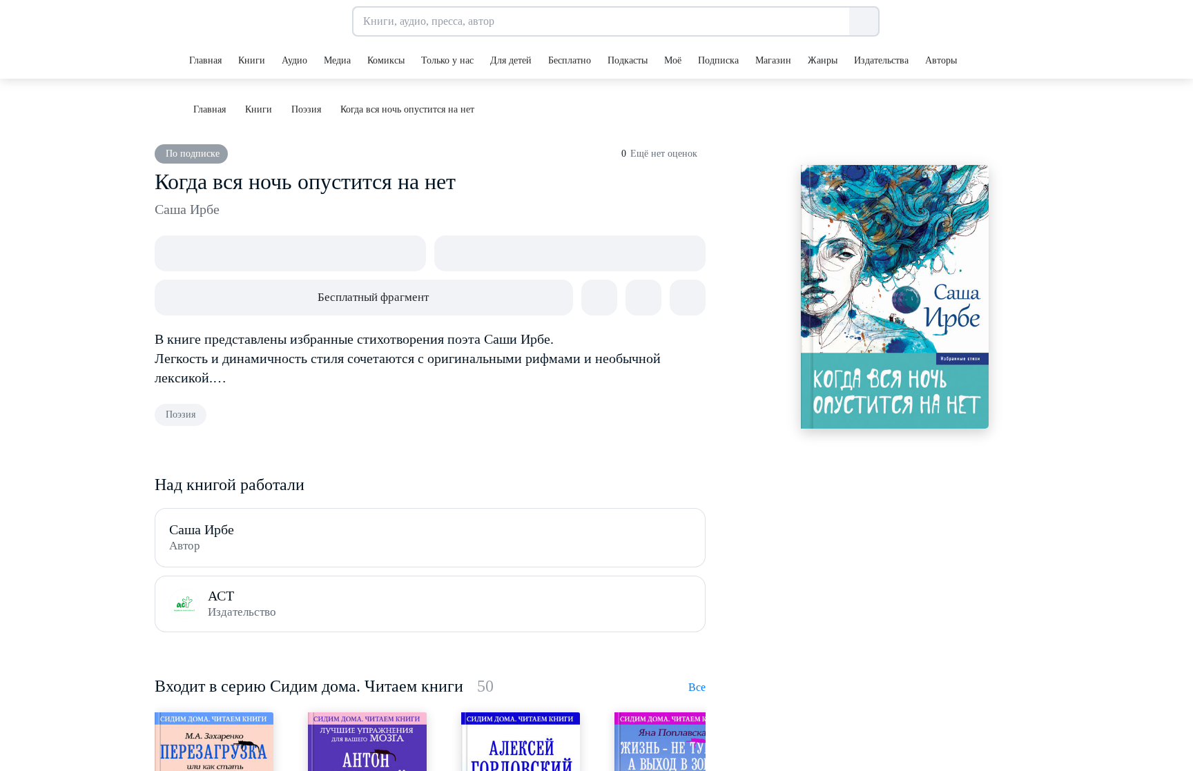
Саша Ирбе (187, 209)
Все (697, 687)
